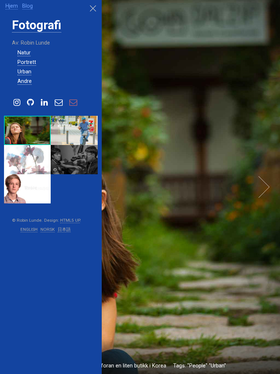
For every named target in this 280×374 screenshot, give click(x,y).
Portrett (27, 62)
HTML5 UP (70, 220)
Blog (27, 6)
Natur (24, 52)
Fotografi (36, 25)
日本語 (64, 229)
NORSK (47, 229)
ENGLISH (29, 229)
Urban (24, 71)
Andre (25, 81)
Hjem (11, 6)
